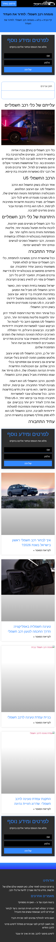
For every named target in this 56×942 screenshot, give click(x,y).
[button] (25, 4)
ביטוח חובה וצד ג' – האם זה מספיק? (36, 902)
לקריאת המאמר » (42, 550)
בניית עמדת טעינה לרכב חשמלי (29, 717)
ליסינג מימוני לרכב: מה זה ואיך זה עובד (34, 933)
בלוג (38, 20)
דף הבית (47, 20)
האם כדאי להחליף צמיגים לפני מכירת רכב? (32, 918)
